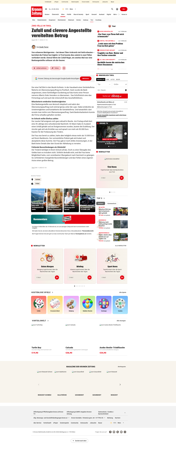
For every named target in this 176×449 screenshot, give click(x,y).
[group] (38, 200)
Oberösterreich (62, 20)
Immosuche (95, 2)
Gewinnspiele (75, 2)
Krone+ (47, 14)
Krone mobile (85, 2)
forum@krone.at (81, 234)
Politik (69, 14)
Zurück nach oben (79, 441)
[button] (112, 69)
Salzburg (85, 20)
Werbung (110, 418)
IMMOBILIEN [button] (100, 79)
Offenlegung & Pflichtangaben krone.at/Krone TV (48, 413)
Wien (62, 14)
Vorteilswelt (48, 2)
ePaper (56, 2)
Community (65, 2)
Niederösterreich (41, 20)
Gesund (94, 14)
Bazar (112, 2)
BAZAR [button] (118, 79)
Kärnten (78, 20)
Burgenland (52, 20)
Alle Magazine (122, 366)
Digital (109, 14)
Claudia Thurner (43, 47)
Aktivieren (85, 78)
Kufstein (38, 179)
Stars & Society (78, 14)
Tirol (92, 20)
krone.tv (124, 14)
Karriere (117, 418)
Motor (115, 14)
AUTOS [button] (112, 79)
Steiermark (71, 20)
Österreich (55, 14)
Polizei (37, 183)
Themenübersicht (88, 231)
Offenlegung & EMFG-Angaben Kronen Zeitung (79, 413)
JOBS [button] (107, 79)
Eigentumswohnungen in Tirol (112, 104)
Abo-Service (37, 423)
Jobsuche (105, 2)
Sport (87, 14)
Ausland (101, 14)
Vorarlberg (98, 20)
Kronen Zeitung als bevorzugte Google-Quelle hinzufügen (63, 78)
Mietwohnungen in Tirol (111, 107)
